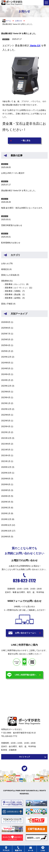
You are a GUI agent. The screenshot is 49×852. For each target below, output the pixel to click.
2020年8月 (5, 479)
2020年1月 (5, 513)
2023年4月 (5, 397)
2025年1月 (5, 351)
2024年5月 (5, 368)
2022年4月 (5, 426)
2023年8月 (5, 392)
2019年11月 (6, 525)
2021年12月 (6, 438)
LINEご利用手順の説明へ (25, 675)
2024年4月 (5, 374)
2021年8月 (5, 444)
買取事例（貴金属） (13, 294)
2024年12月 (6, 357)
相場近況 (5, 269)
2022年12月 (6, 409)
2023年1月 (5, 403)
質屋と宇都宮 (7, 304)
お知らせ (5, 263)
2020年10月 (6, 473)
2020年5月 (5, 490)
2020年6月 (5, 484)
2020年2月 (5, 508)
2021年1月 (5, 461)
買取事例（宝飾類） (13, 291)
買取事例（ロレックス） (15, 284)
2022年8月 (5, 415)
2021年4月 (5, 455)
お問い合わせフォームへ (25, 633)
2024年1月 (5, 380)
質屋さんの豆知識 (8, 275)
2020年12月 (6, 467)
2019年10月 (6, 531)
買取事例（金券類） (13, 298)
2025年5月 (5, 339)
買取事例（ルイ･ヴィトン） (17, 288)
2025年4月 (5, 345)
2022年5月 (5, 421)
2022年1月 (5, 432)
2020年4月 (5, 496)
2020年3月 (5, 502)
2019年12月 (6, 519)
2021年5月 (5, 450)
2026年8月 (5, 322)
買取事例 (5, 281)
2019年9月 (5, 537)
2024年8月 (5, 363)
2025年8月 (5, 328)
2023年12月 (6, 386)
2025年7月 (5, 334)
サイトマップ (24, 757)
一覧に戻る (25, 140)
